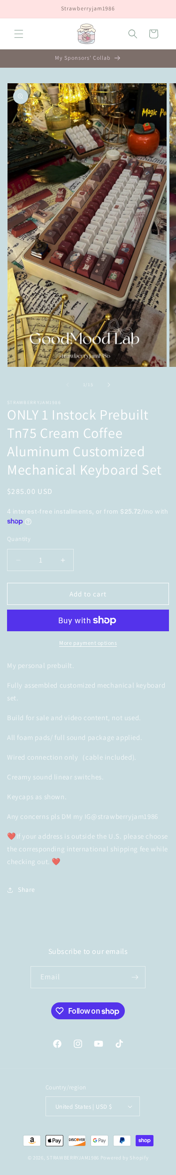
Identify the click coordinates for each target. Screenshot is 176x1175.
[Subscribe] (134, 977)
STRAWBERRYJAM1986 (72, 1157)
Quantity (19, 539)
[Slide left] (67, 384)
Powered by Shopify (124, 1157)
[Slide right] (109, 384)
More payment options (88, 642)
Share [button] (26, 889)
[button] (18, 34)
